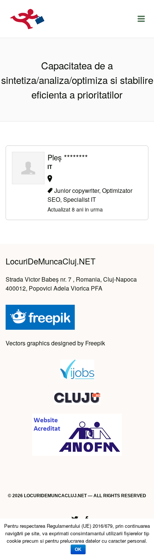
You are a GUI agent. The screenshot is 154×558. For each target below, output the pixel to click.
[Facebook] (86, 517)
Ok (78, 549)
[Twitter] (74, 517)
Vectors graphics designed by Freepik (55, 343)
